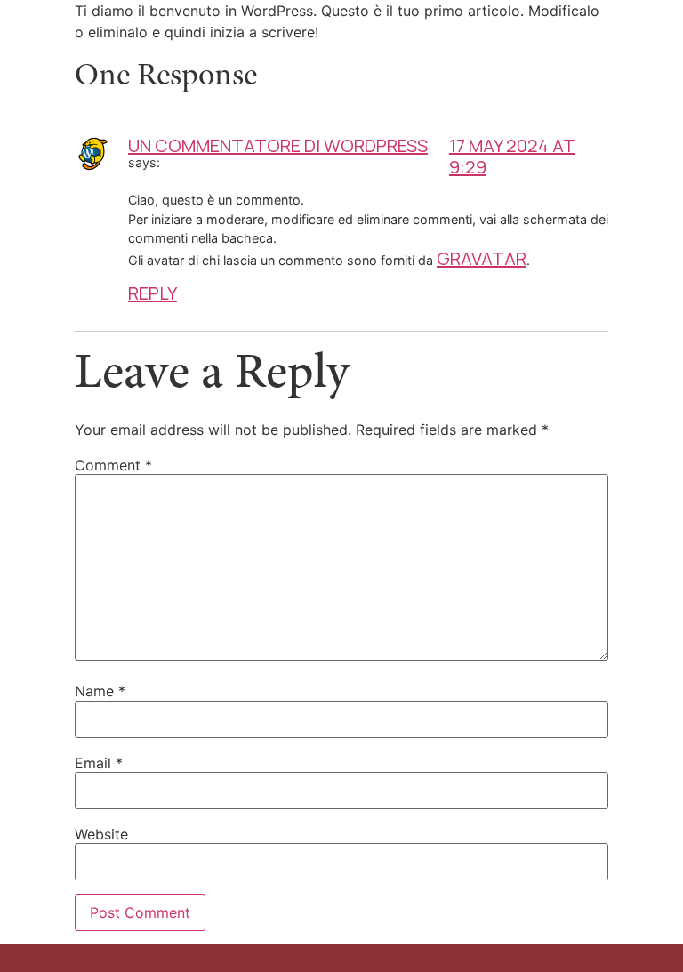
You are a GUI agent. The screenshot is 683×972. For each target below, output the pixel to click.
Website (101, 834)
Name (100, 691)
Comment (113, 465)
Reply (152, 293)
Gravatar (481, 258)
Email (99, 763)
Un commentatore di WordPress (278, 145)
